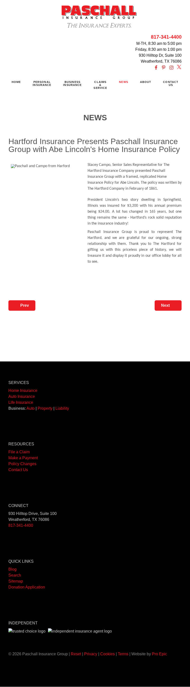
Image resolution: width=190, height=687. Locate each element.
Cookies (107, 654)
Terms (123, 654)
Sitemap (15, 581)
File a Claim (19, 452)
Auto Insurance (21, 396)
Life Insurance (20, 402)
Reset (76, 654)
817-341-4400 (166, 37)
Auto (30, 408)
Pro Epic (159, 654)
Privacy (90, 654)
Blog (12, 569)
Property (45, 408)
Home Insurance (22, 390)
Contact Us (18, 470)
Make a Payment (23, 458)
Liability (62, 408)
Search (14, 575)
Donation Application (26, 587)
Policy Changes (22, 464)
